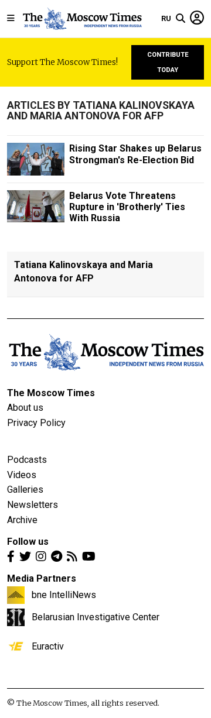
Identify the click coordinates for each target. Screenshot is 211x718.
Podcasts (27, 459)
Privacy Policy (36, 422)
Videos (21, 474)
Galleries (25, 489)
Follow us (28, 541)
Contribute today (168, 62)
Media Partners (41, 578)
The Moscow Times (51, 392)
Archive (22, 519)
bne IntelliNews (64, 594)
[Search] (180, 18)
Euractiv (48, 646)
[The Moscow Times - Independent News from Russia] (82, 18)
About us (25, 407)
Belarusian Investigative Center (95, 616)
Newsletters (32, 504)
